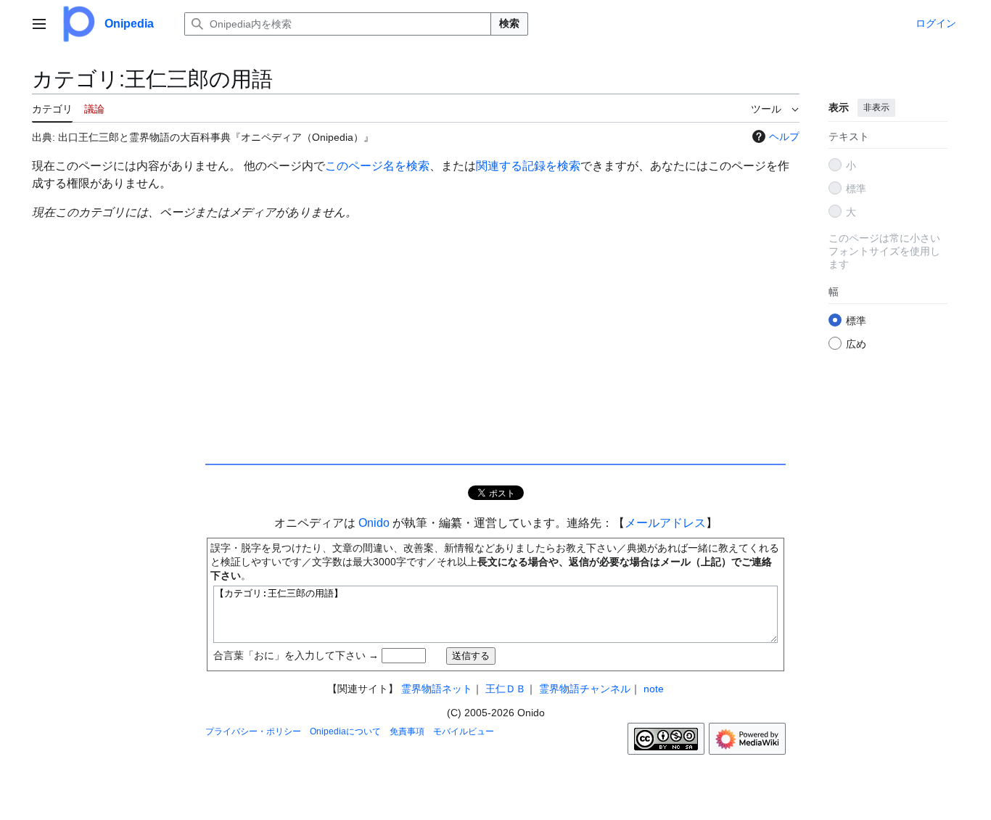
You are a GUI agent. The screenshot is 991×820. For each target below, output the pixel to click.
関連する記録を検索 (528, 166)
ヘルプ (784, 136)
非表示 (876, 107)
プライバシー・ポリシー (253, 731)
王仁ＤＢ (505, 688)
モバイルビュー (463, 731)
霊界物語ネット (436, 688)
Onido (374, 523)
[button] (39, 24)
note (653, 688)
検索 (509, 23)
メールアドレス (665, 523)
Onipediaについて (345, 731)
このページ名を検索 (377, 166)
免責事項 (407, 731)
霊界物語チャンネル (584, 688)
